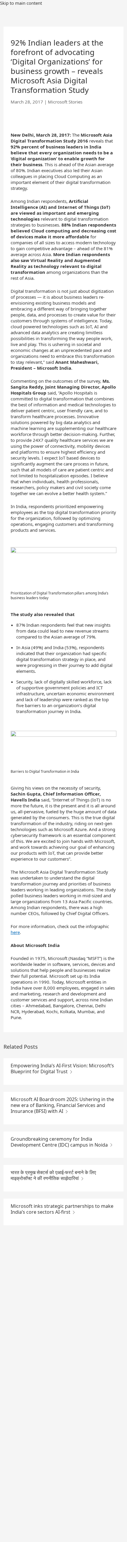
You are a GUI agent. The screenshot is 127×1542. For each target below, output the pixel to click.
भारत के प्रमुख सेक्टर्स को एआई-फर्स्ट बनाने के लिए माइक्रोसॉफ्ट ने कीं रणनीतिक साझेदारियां (53, 1175)
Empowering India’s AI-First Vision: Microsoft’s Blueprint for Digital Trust (62, 1068)
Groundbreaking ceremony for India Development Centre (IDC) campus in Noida (60, 1142)
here (15, 932)
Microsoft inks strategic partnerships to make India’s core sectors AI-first (62, 1209)
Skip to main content (21, 3)
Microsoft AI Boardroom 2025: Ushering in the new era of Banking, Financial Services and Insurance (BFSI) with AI (62, 1105)
